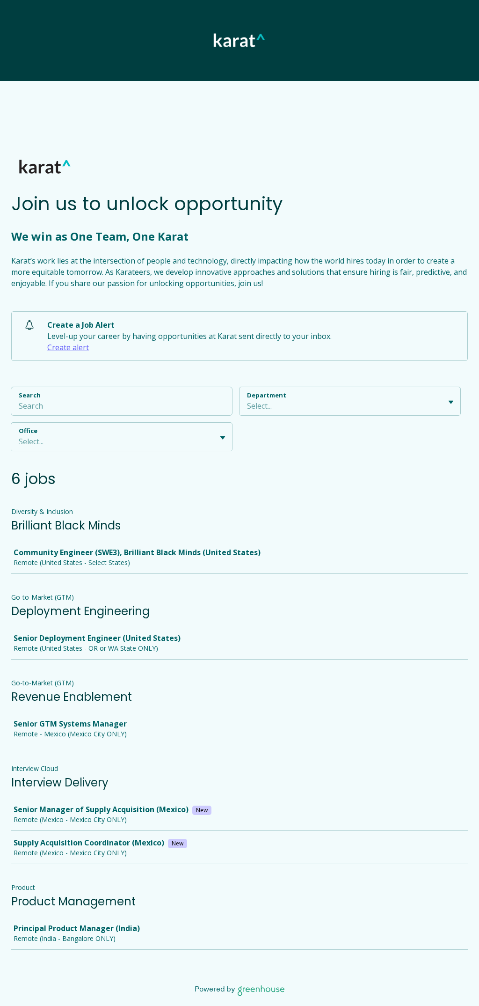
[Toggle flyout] (451, 402)
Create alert (68, 347)
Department (266, 395)
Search (30, 395)
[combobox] (248, 406)
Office (28, 430)
